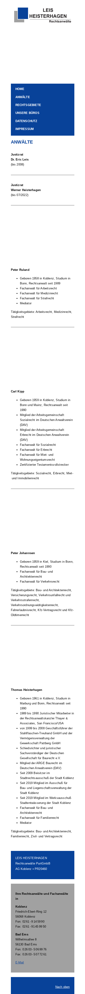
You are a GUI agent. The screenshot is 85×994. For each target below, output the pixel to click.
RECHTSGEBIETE (28, 105)
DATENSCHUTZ (26, 121)
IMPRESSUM (24, 129)
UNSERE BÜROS (27, 113)
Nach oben (62, 987)
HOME (19, 89)
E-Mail (19, 962)
